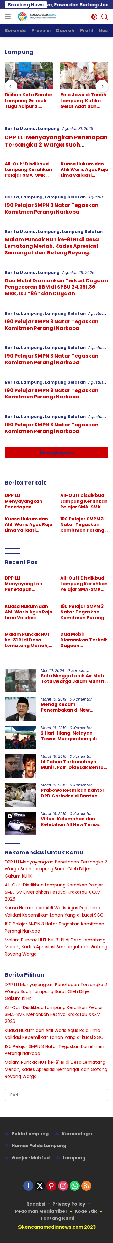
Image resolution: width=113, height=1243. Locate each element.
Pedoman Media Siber (41, 1211)
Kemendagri (77, 1133)
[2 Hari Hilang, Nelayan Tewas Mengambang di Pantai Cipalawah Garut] (20, 737)
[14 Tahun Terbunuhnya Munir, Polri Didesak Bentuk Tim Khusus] (20, 766)
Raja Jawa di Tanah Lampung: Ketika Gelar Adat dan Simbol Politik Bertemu (83, 100)
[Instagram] (63, 1186)
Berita (12, 197)
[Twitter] (40, 1186)
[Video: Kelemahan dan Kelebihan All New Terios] (20, 823)
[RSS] (86, 1186)
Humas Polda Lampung (39, 1145)
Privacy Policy (68, 1204)
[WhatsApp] (75, 1186)
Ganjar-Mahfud (31, 1158)
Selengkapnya (56, 452)
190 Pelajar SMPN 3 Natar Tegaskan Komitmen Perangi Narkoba (52, 208)
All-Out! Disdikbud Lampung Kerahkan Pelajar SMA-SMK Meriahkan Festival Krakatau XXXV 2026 (28, 169)
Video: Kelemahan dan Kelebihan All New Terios (70, 821)
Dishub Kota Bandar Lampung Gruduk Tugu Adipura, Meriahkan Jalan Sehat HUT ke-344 (29, 100)
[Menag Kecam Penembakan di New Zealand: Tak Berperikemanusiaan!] (20, 709)
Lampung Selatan (65, 197)
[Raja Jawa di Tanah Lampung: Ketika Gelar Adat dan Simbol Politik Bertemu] (84, 75)
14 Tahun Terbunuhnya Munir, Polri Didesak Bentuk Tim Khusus (73, 764)
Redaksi (35, 1204)
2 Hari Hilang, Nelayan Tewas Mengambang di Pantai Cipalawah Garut (69, 735)
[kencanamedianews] (36, 16)
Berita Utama (20, 128)
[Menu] (9, 16)
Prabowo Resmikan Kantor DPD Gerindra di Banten (73, 793)
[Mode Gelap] (94, 17)
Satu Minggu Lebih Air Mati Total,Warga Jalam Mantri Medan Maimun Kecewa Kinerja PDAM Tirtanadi (72, 678)
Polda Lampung (30, 1133)
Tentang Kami (57, 1218)
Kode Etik (86, 1211)
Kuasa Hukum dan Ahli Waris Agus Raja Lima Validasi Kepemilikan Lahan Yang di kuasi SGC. (84, 169)
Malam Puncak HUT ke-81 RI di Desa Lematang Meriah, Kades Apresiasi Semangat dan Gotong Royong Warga (52, 249)
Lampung (49, 128)
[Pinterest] (51, 1186)
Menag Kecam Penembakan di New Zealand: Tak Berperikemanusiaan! (67, 707)
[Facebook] (28, 1186)
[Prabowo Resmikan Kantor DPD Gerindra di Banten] (20, 795)
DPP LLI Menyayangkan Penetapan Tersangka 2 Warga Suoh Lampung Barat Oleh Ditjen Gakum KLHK (56, 148)
